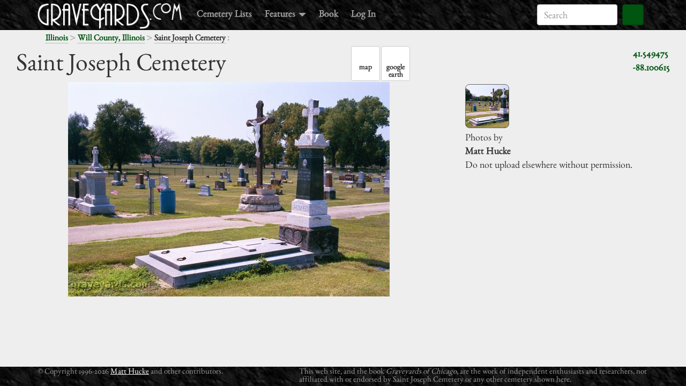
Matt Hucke (129, 371)
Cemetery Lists (224, 13)
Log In (363, 13)
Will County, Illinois (111, 37)
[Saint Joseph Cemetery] (487, 106)
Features (281, 13)
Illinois (57, 37)
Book (328, 13)
